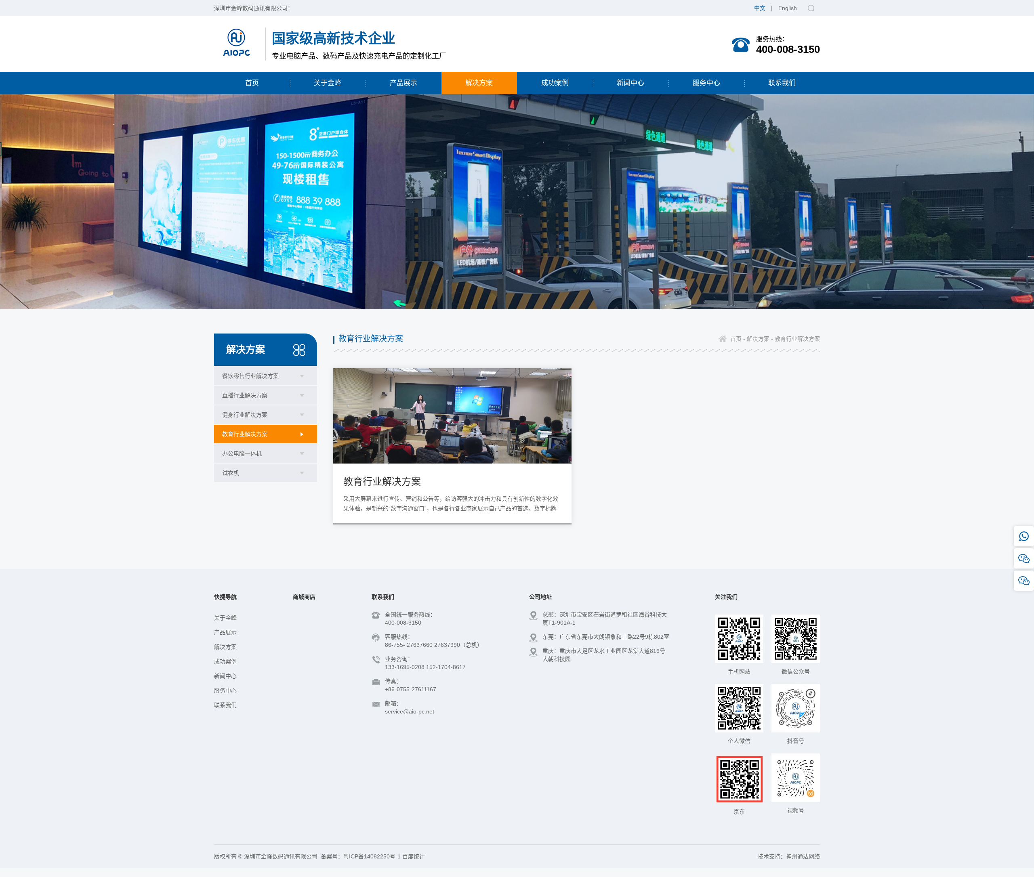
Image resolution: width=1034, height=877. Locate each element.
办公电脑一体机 (242, 453)
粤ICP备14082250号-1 (372, 856)
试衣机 (230, 473)
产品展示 (225, 632)
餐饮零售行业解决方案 (250, 376)
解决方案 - (759, 339)
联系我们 (225, 705)
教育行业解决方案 (244, 434)
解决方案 (225, 647)
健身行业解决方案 (244, 414)
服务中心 (225, 690)
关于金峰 (225, 618)
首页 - (737, 339)
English (787, 8)
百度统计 (413, 856)
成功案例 (225, 661)
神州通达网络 (803, 856)
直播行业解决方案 (244, 395)
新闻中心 (225, 676)
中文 (759, 8)
